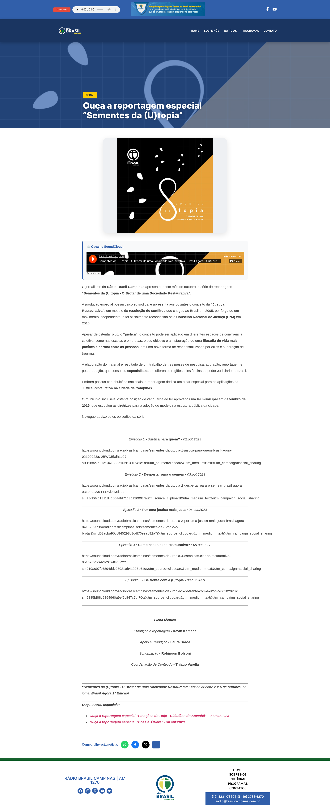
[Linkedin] (95, 791)
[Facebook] (267, 9)
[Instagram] (88, 791)
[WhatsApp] (125, 744)
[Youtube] (102, 791)
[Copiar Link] (156, 744)
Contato (270, 30)
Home (195, 30)
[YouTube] (275, 9)
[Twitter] (109, 791)
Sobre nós (211, 30)
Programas (250, 30)
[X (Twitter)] (146, 744)
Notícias (230, 30)
